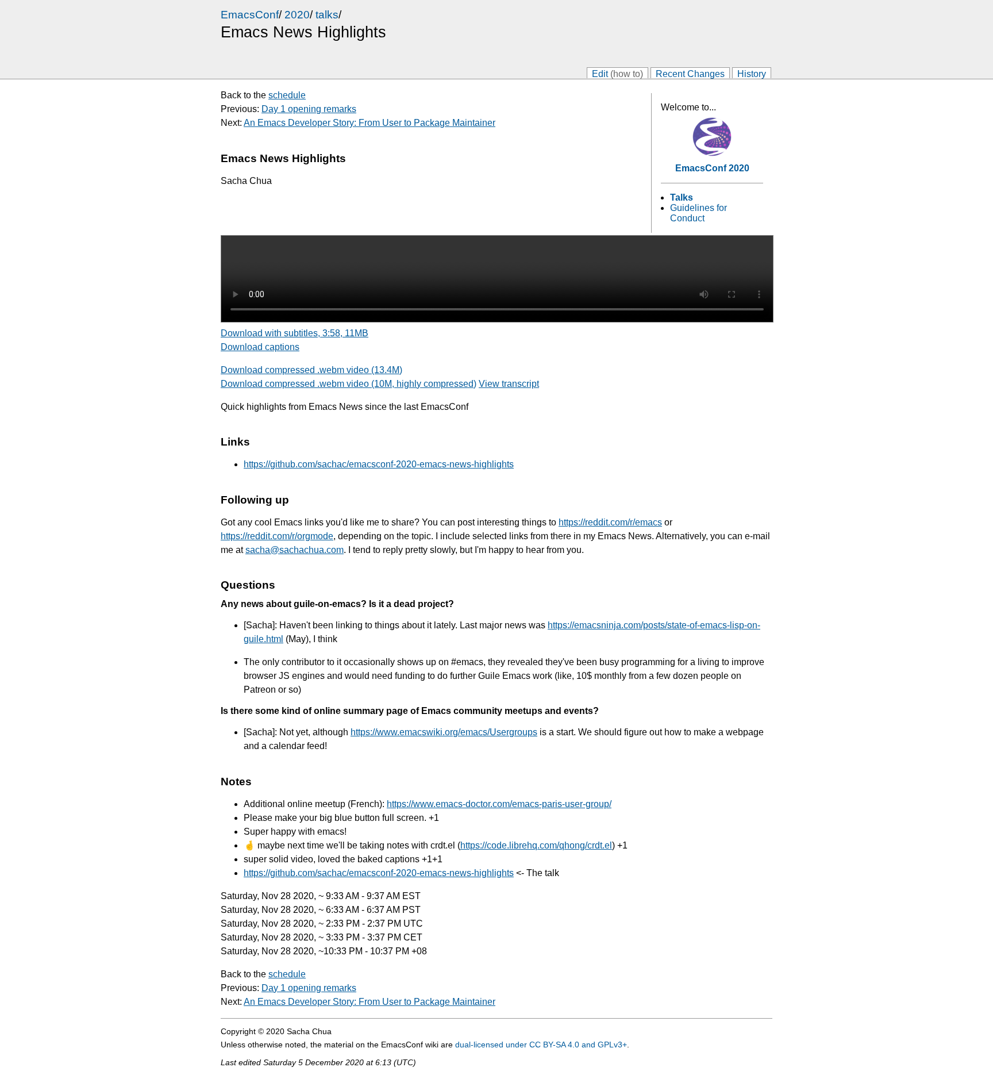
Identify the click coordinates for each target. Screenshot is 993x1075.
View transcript (509, 384)
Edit (617, 73)
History (751, 73)
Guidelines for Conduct (698, 213)
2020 (297, 15)
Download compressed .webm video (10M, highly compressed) (348, 384)
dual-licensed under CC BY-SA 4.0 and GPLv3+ (541, 1044)
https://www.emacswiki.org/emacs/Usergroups (444, 732)
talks (326, 15)
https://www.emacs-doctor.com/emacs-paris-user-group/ (499, 804)
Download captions (260, 347)
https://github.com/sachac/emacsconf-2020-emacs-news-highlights (379, 464)
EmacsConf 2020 (712, 168)
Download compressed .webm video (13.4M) (311, 370)
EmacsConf (250, 15)
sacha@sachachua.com (294, 550)
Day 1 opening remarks (308, 109)
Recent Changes (690, 73)
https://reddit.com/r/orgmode (277, 536)
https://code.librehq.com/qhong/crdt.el (536, 845)
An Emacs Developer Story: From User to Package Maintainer (369, 123)
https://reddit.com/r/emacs (610, 522)
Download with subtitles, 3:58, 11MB (294, 333)
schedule (287, 95)
